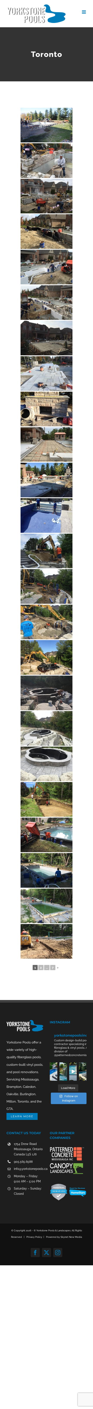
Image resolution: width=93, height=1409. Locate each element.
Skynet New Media (71, 1237)
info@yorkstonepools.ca (28, 1169)
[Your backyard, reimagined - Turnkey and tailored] (53, 1071)
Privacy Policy (34, 1237)
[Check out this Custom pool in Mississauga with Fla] (73, 1071)
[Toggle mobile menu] (84, 12)
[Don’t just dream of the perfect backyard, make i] (63, 1071)
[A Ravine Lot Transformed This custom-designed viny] (83, 1071)
